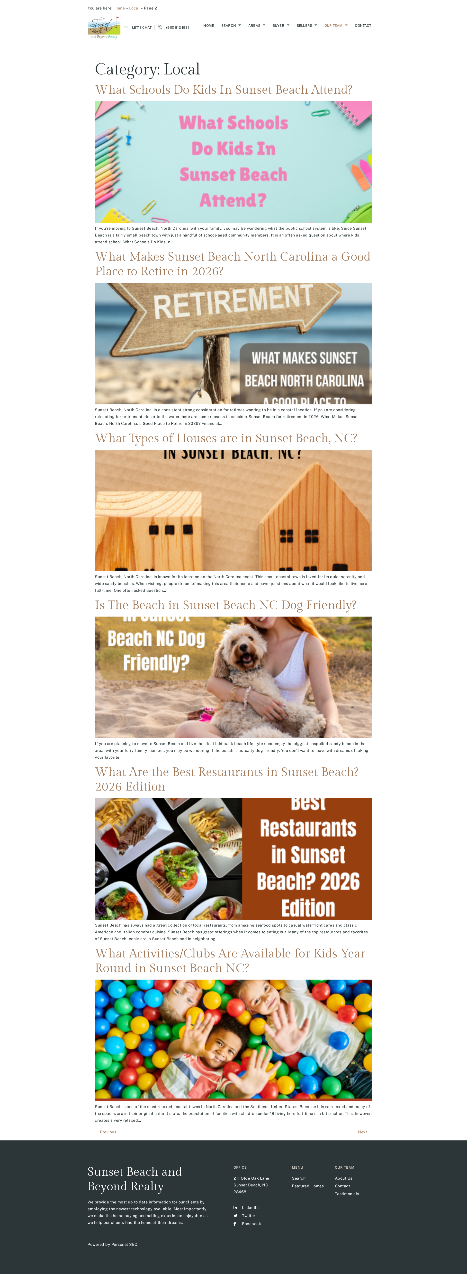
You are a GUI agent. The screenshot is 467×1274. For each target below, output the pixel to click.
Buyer (278, 25)
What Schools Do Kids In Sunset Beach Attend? (223, 90)
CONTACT (363, 25)
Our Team (333, 25)
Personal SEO (124, 1244)
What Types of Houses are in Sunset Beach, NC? (226, 438)
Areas (254, 25)
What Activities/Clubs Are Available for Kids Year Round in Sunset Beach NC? (230, 960)
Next (365, 1132)
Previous (105, 1132)
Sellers (304, 25)
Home (119, 8)
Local (134, 8)
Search (228, 25)
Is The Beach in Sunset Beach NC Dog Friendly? (225, 605)
